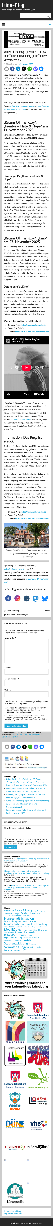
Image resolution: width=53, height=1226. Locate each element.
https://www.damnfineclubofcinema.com (32, 331)
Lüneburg (15, 610)
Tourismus (32, 944)
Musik (13, 614)
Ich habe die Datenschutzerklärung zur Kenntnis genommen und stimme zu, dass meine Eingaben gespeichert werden (27, 710)
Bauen (18, 910)
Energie (16, 913)
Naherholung (28, 930)
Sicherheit (17, 941)
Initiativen (27, 918)
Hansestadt (12, 918)
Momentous (37, 1223)
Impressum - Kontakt (13, 1213)
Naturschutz (42, 930)
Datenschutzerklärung (13, 1211)
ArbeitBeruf (9, 911)
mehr (24, 721)
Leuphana (18, 927)
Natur (35, 930)
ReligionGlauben (28, 937)
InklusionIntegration (13, 921)
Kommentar (10, 638)
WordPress (24, 1223)
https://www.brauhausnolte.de (22, 106)
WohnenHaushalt (12, 950)
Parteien (19, 932)
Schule (36, 937)
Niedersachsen (9, 932)
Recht (30, 935)
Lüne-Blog (13, 5)
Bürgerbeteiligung (39, 911)
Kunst (22, 924)
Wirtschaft (35, 947)
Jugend (26, 921)
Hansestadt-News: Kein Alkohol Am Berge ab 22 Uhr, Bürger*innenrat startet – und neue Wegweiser (26, 887)
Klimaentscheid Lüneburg (14, 871)
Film (8, 614)
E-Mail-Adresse (12, 679)
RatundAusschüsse (15, 935)
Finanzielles (35, 913)
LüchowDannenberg (29, 926)
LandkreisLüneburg (36, 924)
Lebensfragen (9, 927)
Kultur (9, 610)
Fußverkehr (7, 915)
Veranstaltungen (22, 614)
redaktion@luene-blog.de (14, 569)
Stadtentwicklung (16, 943)
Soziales (28, 940)
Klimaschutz (11, 923)
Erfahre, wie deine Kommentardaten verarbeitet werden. (22, 735)
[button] (6, 69)
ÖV (24, 950)
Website (8, 690)
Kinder (33, 921)
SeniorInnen (8, 941)
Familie (24, 913)
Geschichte (16, 915)
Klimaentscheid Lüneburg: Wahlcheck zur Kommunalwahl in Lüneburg (26, 859)
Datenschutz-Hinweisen (21, 419)
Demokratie (8, 913)
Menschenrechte (41, 927)
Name (8, 667)
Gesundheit (27, 915)
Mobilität (10, 929)
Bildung (27, 910)
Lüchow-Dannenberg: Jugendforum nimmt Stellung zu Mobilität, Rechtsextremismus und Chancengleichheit (27, 803)
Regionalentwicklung (13, 937)
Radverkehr (29, 932)
